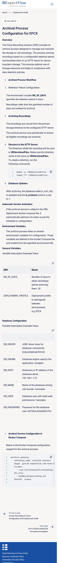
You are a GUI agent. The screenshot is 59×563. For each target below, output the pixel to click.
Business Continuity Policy (13, 556)
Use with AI (11, 21)
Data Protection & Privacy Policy (15, 553)
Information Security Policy (13, 560)
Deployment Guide (20, 12)
